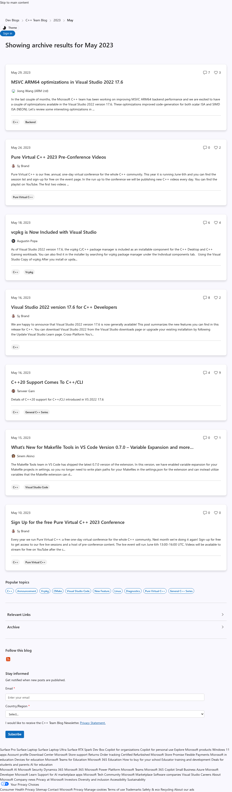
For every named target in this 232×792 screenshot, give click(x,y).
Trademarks (133, 789)
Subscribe (14, 734)
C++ (9, 591)
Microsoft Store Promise (167, 754)
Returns (93, 754)
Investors (71, 779)
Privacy (79, 789)
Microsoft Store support (70, 754)
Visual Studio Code (78, 591)
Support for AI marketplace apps (60, 774)
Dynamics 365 (53, 769)
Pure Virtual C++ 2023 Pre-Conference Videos (58, 157)
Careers (206, 774)
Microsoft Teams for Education (66, 759)
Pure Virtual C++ (155, 591)
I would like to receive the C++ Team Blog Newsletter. (55, 723)
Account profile (17, 754)
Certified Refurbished (135, 754)
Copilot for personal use (156, 749)
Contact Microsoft (60, 789)
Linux (117, 591)
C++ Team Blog (36, 20)
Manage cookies (95, 789)
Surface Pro (8, 749)
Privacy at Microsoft (50, 779)
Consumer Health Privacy (17, 789)
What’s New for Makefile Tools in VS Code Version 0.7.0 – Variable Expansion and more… (102, 447)
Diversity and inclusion (93, 779)
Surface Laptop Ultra (52, 749)
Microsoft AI (8, 769)
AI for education (41, 764)
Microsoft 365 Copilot (159, 769)
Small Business (186, 769)
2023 (57, 20)
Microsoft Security (30, 769)
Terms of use (116, 789)
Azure (200, 769)
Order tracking (110, 754)
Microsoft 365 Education (105, 759)
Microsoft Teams (132, 769)
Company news (24, 779)
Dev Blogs (12, 20)
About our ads (184, 789)
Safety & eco (151, 789)
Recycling (167, 789)
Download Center (41, 754)
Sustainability (136, 779)
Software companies (167, 774)
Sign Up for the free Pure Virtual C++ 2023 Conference (68, 522)
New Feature (101, 591)
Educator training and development (186, 759)
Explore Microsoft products (192, 749)
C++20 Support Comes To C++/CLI (47, 382)
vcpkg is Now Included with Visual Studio (54, 232)
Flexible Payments (197, 754)
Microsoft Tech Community (102, 774)
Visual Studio (191, 774)
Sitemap (41, 789)
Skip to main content (14, 2)
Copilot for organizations (122, 749)
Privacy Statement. (93, 723)
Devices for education (29, 759)
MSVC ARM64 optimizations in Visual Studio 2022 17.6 (67, 82)
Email (10, 688)
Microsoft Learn (26, 774)
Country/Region (17, 706)
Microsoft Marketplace (136, 774)
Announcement (26, 591)
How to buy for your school (142, 759)
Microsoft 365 (74, 769)
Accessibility (118, 779)
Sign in (7, 33)
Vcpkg (45, 591)
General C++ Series (181, 591)
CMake (58, 591)
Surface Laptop (27, 749)
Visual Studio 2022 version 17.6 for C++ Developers (64, 307)
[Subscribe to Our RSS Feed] (8, 659)
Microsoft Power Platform (102, 769)
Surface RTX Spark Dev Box (85, 749)
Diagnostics (133, 591)
